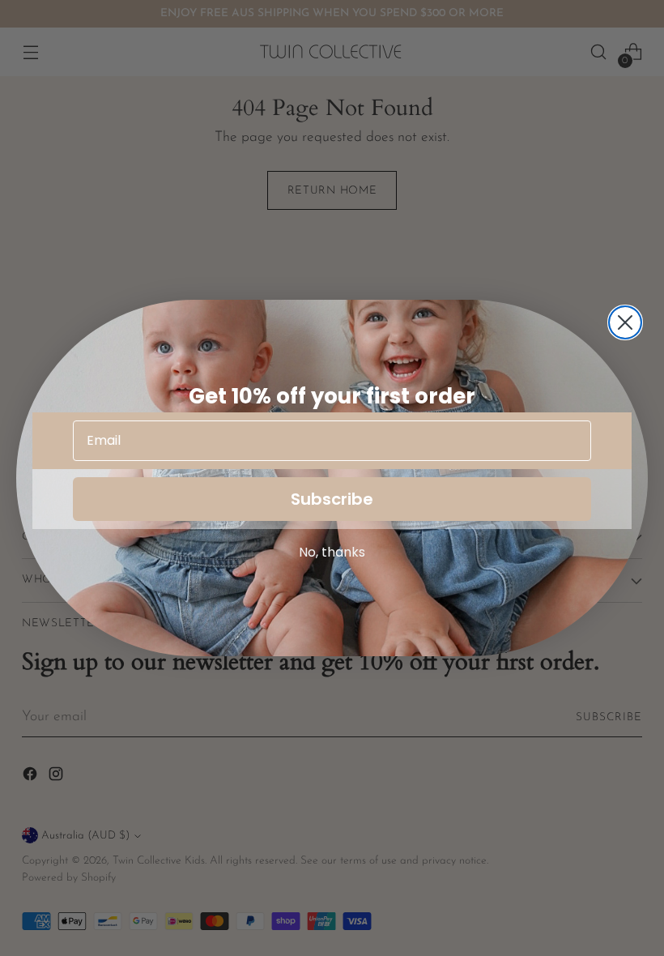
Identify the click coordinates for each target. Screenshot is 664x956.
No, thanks (332, 552)
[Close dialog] (625, 322)
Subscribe (332, 499)
